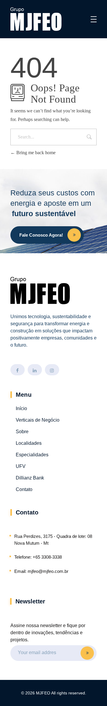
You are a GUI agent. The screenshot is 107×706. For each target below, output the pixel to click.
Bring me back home (35, 152)
